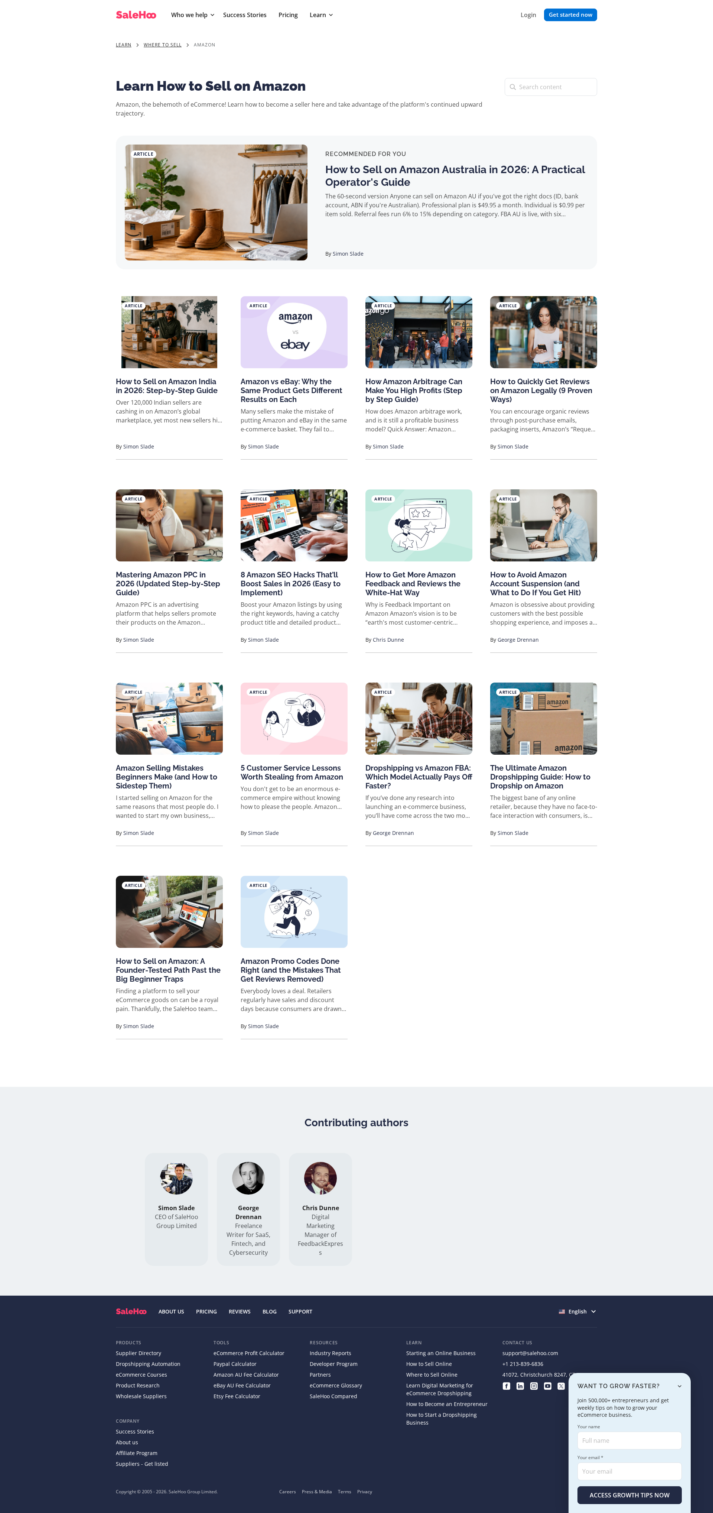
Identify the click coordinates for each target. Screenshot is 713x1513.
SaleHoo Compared (333, 1396)
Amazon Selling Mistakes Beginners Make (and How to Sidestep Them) (166, 777)
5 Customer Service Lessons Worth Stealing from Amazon (292, 772)
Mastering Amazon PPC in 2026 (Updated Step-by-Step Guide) (168, 583)
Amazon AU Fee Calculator (246, 1374)
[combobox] (578, 1311)
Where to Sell (163, 45)
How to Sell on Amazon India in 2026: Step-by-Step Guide (167, 386)
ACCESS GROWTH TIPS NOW (630, 1495)
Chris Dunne (388, 639)
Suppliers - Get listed (142, 1463)
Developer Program (334, 1363)
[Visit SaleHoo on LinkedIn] (520, 1385)
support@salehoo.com (530, 1353)
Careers (287, 1491)
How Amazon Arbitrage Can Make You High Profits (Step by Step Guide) (413, 390)
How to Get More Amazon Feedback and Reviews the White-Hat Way (412, 583)
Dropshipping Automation (148, 1363)
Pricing (288, 15)
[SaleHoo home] (137, 15)
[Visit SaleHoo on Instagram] (534, 1385)
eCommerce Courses (141, 1374)
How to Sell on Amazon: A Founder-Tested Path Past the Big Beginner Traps (168, 970)
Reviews (240, 1311)
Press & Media (317, 1491)
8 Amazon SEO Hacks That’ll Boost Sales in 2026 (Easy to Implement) (291, 583)
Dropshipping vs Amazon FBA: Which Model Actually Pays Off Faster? (418, 777)
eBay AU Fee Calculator (242, 1385)
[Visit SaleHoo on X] (561, 1385)
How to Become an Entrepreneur (447, 1403)
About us (127, 1442)
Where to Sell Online (432, 1374)
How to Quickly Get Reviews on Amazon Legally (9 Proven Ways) (541, 390)
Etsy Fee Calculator (237, 1396)
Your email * (590, 1457)
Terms (344, 1491)
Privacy (364, 1491)
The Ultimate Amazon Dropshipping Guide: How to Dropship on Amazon (540, 777)
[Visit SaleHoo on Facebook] (506, 1385)
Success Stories (245, 15)
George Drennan (518, 639)
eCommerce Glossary (336, 1385)
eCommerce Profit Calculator (249, 1353)
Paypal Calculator (235, 1363)
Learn (318, 15)
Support (300, 1311)
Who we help (189, 15)
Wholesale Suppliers (141, 1396)
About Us (171, 1311)
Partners (320, 1374)
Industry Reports (330, 1353)
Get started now (570, 14)
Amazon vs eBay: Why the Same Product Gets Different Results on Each (291, 390)
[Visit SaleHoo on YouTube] (547, 1385)
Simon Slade (348, 253)
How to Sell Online (429, 1363)
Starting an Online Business (441, 1353)
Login (528, 15)
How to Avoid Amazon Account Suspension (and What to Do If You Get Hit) (535, 583)
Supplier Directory (138, 1353)
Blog (270, 1311)
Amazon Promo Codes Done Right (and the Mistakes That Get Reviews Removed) (291, 970)
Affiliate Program (136, 1453)
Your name (588, 1426)
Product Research (138, 1385)
